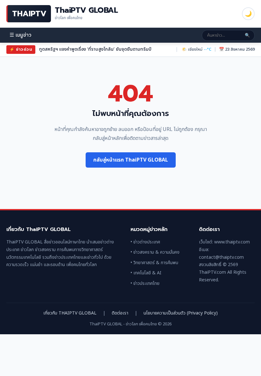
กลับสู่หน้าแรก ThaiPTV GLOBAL (130, 160)
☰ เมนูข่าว (21, 35)
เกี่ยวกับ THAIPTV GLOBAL (69, 313)
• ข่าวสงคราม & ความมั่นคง (155, 252)
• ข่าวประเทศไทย (144, 283)
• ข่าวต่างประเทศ (145, 242)
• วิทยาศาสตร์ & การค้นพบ (154, 262)
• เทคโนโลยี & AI (145, 273)
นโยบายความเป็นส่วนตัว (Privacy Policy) (181, 313)
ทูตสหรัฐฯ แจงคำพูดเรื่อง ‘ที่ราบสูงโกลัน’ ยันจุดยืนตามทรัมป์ (95, 49)
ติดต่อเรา (120, 313)
